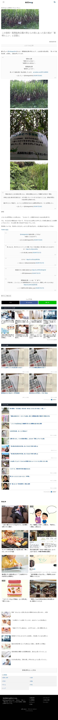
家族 (32, 681)
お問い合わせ (24, 709)
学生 (32, 684)
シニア (4, 688)
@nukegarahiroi (12, 51)
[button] (4, 424)
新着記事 (32, 697)
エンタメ (46, 702)
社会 (31, 704)
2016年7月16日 (38, 75)
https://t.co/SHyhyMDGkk (33, 259)
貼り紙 (9, 295)
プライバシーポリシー (32, 709)
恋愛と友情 (5, 677)
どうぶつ (32, 702)
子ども (4, 295)
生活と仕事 (46, 700)
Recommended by (50, 339)
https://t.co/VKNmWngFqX (39, 270)
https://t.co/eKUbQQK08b (30, 284)
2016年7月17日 (37, 252)
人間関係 (5, 674)
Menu (3, 2)
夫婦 (32, 677)
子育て (4, 681)
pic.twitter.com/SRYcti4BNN (40, 72)
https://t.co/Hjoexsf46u (32, 249)
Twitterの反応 (4, 229)
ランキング (46, 697)
